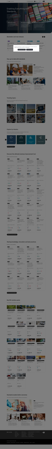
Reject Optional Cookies (21, 49)
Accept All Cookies (29, 49)
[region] (26, 48)
